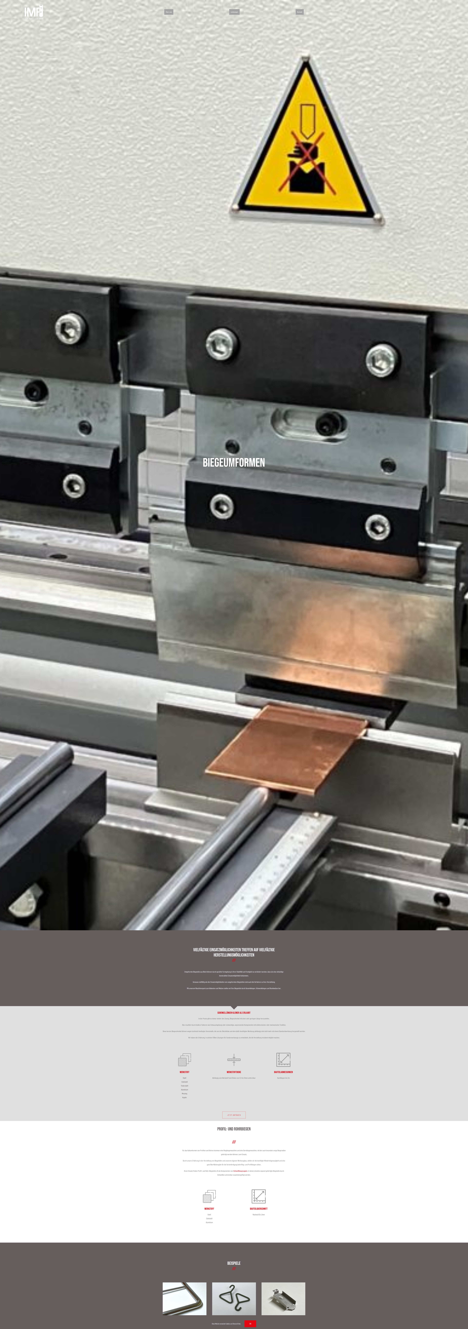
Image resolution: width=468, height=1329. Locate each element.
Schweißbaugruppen (240, 1171)
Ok (250, 1323)
